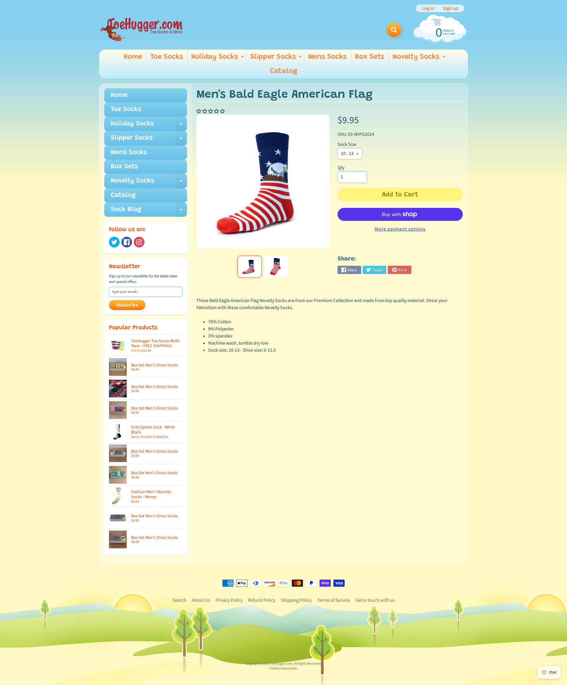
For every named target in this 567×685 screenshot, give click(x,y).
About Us (201, 600)
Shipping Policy (296, 600)
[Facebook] (126, 242)
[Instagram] (139, 242)
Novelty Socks (419, 58)
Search (179, 600)
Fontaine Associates (283, 668)
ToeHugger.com (281, 663)
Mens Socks (327, 57)
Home (133, 57)
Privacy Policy (229, 600)
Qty (341, 167)
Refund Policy (261, 600)
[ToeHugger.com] (141, 30)
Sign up (450, 8)
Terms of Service (333, 600)
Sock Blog (149, 211)
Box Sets (369, 57)
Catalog (283, 71)
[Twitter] (114, 242)
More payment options (400, 229)
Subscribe (127, 305)
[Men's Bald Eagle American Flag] (249, 267)
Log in (428, 8)
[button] (211, 111)
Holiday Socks (218, 58)
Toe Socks (166, 57)
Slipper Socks (276, 58)
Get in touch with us (375, 600)
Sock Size (347, 144)
